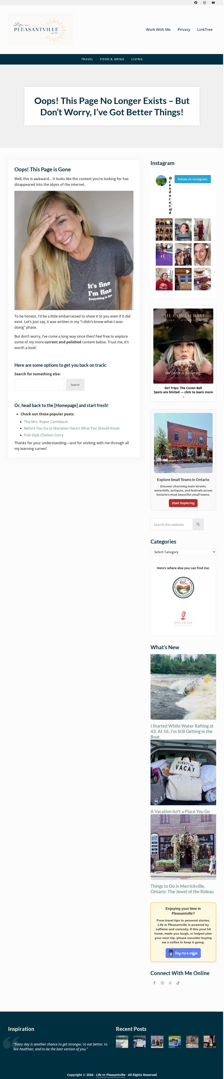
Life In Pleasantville (110, 1075)
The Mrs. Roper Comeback (46, 421)
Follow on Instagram (192, 179)
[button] (164, 229)
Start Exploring (183, 503)
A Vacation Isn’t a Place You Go (180, 811)
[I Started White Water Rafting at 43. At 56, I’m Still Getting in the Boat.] (122, 1042)
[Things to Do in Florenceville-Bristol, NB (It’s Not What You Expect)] (210, 1042)
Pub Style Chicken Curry (43, 435)
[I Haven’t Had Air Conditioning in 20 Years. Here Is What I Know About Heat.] (175, 1042)
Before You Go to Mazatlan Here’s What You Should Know (72, 428)
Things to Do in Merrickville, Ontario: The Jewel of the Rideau (182, 888)
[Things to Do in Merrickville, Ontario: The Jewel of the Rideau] (157, 1042)
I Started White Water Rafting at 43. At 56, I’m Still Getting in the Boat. (182, 731)
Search (75, 385)
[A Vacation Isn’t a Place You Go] (139, 1042)
